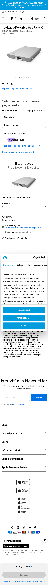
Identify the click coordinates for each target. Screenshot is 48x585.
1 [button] (19, 77)
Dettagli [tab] (20, 265)
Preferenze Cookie (14, 541)
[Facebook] (18, 238)
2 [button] (21, 77)
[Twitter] (22, 238)
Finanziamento (10, 117)
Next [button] (45, 4)
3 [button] (24, 77)
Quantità (6, 204)
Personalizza (23, 318)
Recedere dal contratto (16, 546)
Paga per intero (11, 125)
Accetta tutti (24, 310)
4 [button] (26, 77)
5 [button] (28, 77)
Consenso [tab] (8, 265)
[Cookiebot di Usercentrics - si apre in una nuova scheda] (34, 257)
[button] (3, 19)
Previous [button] (2, 4)
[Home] (15, 18)
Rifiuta (24, 325)
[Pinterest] (26, 238)
